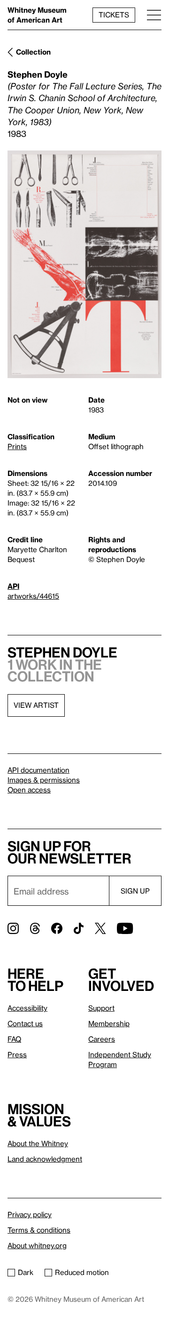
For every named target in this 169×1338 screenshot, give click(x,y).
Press (17, 1054)
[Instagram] (13, 928)
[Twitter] (100, 928)
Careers (101, 1039)
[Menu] (154, 15)
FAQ (14, 1039)
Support (101, 1008)
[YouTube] (124, 928)
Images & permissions (44, 780)
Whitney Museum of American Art (37, 15)
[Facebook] (57, 928)
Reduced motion (82, 1272)
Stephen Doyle (38, 74)
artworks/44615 (33, 596)
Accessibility (27, 1008)
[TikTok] (78, 928)
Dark (25, 1272)
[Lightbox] (84, 264)
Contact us (25, 1023)
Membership (109, 1023)
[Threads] (35, 928)
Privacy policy (30, 1214)
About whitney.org (37, 1245)
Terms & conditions (39, 1230)
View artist (36, 705)
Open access (29, 789)
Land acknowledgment (45, 1159)
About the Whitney (38, 1143)
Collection (33, 52)
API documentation (38, 770)
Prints (17, 446)
